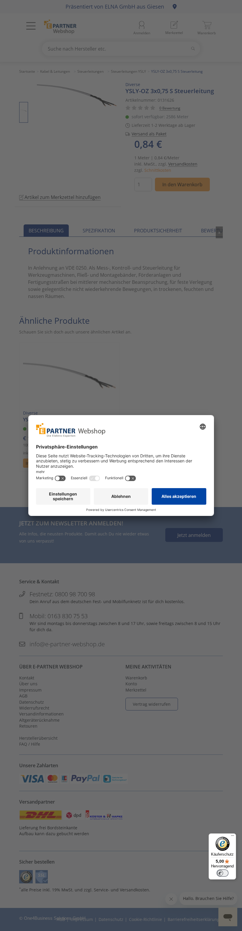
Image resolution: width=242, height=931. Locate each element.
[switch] (222, 873)
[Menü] (232, 837)
